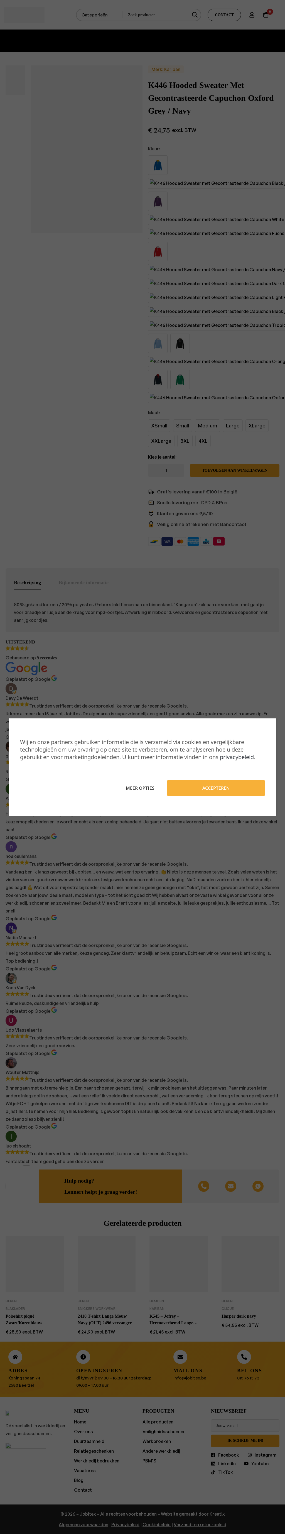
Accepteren (216, 788)
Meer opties (140, 788)
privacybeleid (237, 757)
